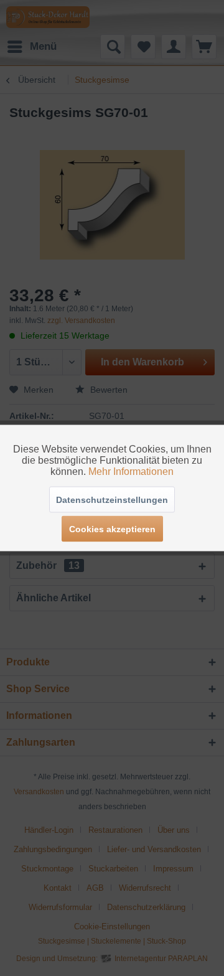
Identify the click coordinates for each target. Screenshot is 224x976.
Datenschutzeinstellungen (112, 500)
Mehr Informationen (131, 471)
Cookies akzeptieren (112, 529)
